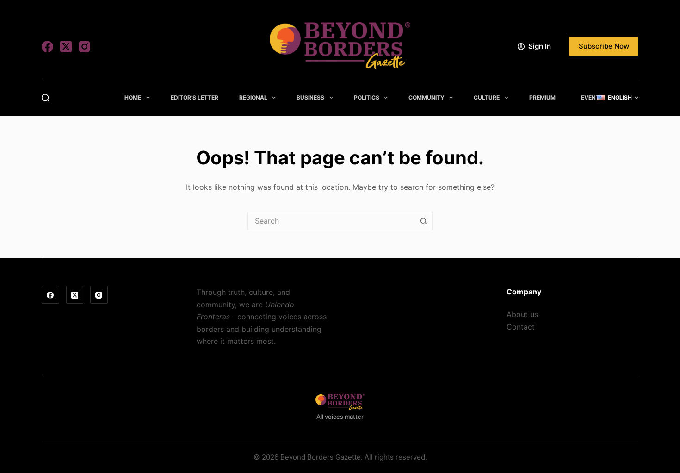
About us (522, 314)
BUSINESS (310, 97)
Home (132, 97)
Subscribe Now (604, 46)
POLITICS (366, 97)
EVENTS (592, 97)
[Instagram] (84, 46)
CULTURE (487, 97)
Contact (521, 326)
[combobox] (331, 221)
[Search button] (423, 221)
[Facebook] (47, 46)
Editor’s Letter (194, 97)
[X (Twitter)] (66, 46)
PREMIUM (542, 97)
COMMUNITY (426, 97)
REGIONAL (253, 97)
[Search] (45, 98)
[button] (617, 97)
